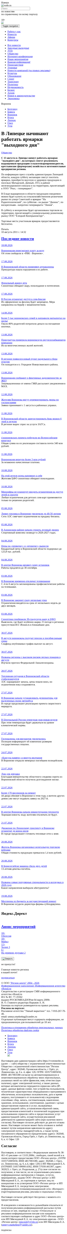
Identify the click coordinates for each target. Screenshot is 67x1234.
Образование (14, 76)
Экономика (13, 98)
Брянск (11, 112)
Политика (12, 84)
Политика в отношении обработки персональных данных (32, 1027)
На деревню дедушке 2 (13, 951)
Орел (10, 123)
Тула (9, 126)
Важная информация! (18, 62)
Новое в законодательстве (21, 95)
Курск (10, 117)
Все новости (14, 45)
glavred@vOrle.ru (29, 1222)
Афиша (11, 37)
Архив (10, 93)
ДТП (10, 51)
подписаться (7, 977)
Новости (12, 34)
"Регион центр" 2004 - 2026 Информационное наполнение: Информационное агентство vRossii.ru (33, 986)
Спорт (10, 79)
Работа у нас (14, 31)
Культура (12, 73)
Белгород (12, 109)
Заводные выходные (18, 48)
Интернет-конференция (20, 56)
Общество (12, 53)
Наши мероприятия (17, 59)
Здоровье (12, 67)
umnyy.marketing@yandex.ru (16, 1224)
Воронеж (12, 114)
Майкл (4, 940)
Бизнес (11, 90)
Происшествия (15, 65)
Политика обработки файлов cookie (20, 1030)
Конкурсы (12, 40)
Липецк (11, 120)
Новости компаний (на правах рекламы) (28, 70)
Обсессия (6, 934)
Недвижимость (15, 87)
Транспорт (13, 81)
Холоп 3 (5, 946)
